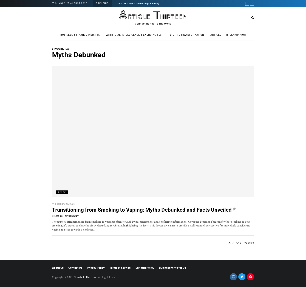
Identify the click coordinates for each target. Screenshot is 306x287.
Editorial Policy (144, 267)
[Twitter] (241, 276)
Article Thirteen (153, 15)
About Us (58, 267)
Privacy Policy (96, 267)
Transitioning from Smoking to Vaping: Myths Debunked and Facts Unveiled (142, 210)
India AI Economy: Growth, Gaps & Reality (138, 3)
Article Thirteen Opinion (228, 34)
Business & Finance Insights (80, 34)
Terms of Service (120, 267)
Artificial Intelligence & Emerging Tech (135, 34)
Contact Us (75, 267)
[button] (252, 17)
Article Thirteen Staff (67, 215)
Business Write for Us (172, 267)
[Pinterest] (250, 276)
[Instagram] (233, 276)
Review (62, 192)
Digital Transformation (187, 34)
